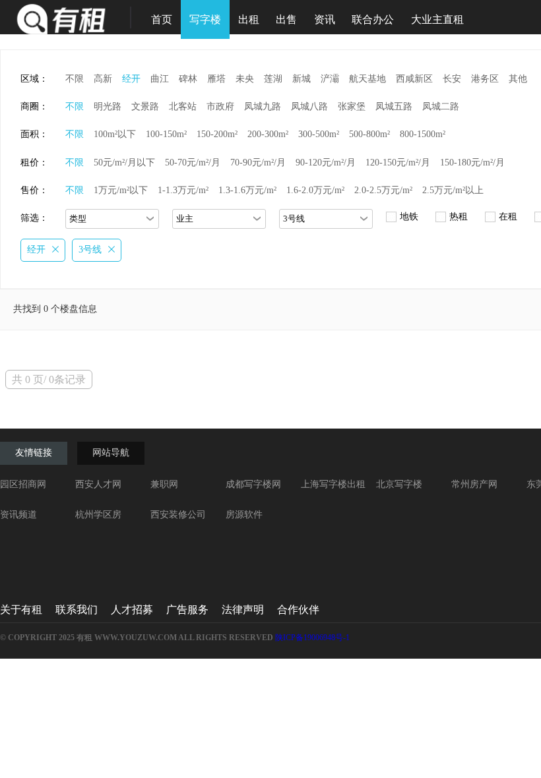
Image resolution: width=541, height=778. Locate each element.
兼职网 (164, 484)
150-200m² (217, 134)
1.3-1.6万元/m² (247, 190)
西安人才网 (98, 484)
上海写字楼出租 (333, 484)
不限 (74, 79)
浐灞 (330, 79)
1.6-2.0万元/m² (315, 190)
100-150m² (166, 134)
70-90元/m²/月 (258, 162)
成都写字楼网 (253, 484)
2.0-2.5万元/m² (383, 190)
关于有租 (21, 609)
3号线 (90, 249)
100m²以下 (115, 134)
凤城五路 (393, 106)
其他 (518, 79)
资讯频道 (18, 515)
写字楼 (205, 19)
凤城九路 (262, 106)
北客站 (183, 106)
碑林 (188, 79)
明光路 (107, 106)
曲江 (159, 79)
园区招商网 (23, 484)
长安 (452, 79)
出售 (286, 19)
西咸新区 (414, 79)
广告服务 (187, 609)
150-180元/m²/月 (472, 162)
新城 (301, 79)
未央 (245, 79)
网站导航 (110, 453)
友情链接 (33, 453)
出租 (248, 19)
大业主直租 (437, 19)
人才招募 (132, 609)
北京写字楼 (399, 484)
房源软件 (244, 515)
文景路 (145, 106)
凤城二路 (440, 106)
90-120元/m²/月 (326, 162)
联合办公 (373, 19)
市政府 (220, 106)
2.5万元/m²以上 (453, 190)
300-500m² (318, 134)
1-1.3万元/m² (183, 190)
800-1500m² (422, 134)
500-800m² (369, 134)
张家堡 (352, 106)
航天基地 (367, 79)
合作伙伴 (298, 609)
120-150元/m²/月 (398, 162)
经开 (131, 79)
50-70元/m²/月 (192, 162)
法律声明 (243, 609)
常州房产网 (474, 484)
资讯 (324, 19)
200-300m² (267, 134)
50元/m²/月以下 (124, 162)
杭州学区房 (98, 515)
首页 (161, 19)
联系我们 (76, 609)
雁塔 (216, 79)
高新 (103, 79)
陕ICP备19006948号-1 (312, 637)
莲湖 (273, 79)
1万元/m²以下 (121, 190)
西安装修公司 (178, 515)
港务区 (485, 79)
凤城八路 (309, 106)
